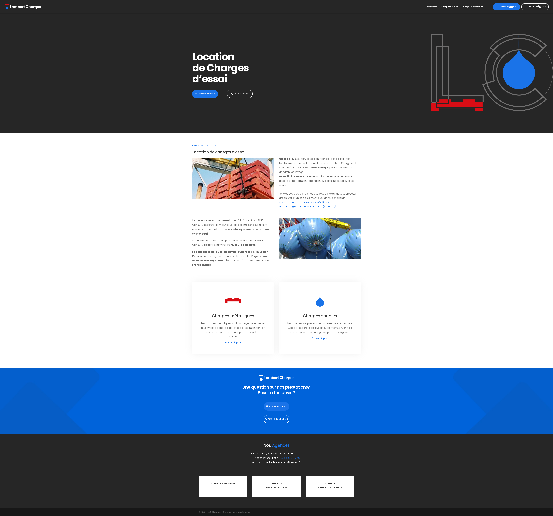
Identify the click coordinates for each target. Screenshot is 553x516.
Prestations (426, 6)
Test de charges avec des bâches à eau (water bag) (307, 206)
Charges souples (320, 316)
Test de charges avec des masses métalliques (304, 202)
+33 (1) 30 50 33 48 (537, 5)
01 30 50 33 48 (241, 93)
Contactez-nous (502, 5)
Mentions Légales (241, 512)
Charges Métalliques (466, 6)
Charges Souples (443, 6)
